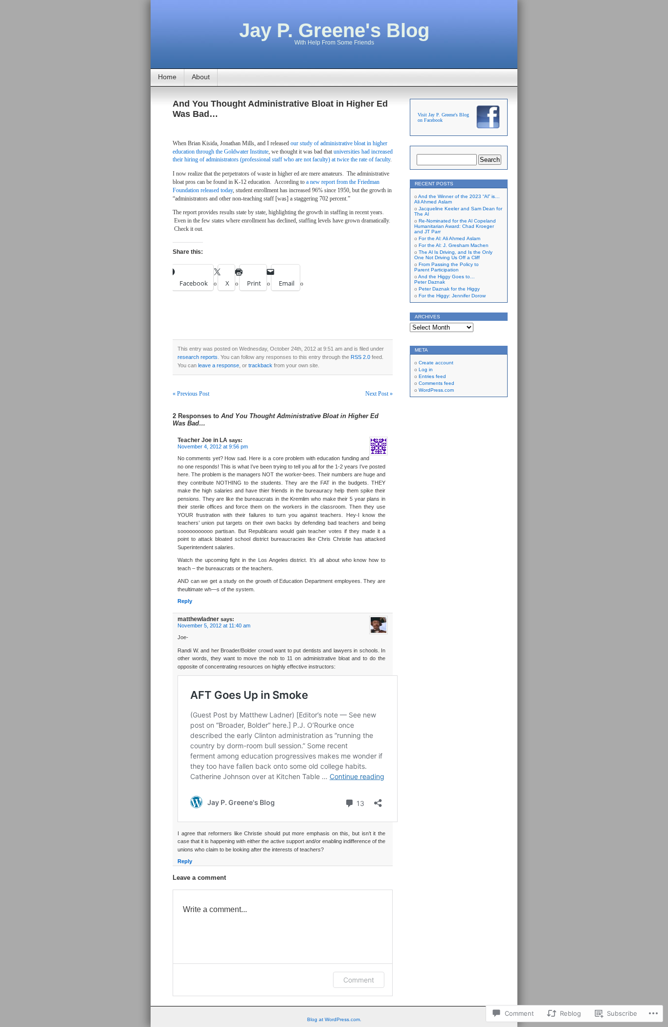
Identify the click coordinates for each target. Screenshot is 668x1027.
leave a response (218, 365)
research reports (198, 357)
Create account (436, 362)
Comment (358, 980)
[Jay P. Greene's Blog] (488, 127)
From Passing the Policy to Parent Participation (446, 267)
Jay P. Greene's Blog (334, 30)
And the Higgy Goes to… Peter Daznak (444, 279)
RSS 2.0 (360, 357)
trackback (260, 365)
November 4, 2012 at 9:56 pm (213, 446)
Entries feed (432, 376)
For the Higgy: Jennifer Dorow (452, 295)
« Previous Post (191, 393)
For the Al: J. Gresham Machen (454, 245)
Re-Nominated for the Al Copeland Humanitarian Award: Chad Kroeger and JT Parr (455, 226)
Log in (426, 369)
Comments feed (436, 383)
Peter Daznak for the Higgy (449, 288)
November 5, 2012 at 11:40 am (214, 625)
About (201, 77)
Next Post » (379, 393)
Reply (185, 601)
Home (167, 77)
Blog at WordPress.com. (334, 1019)
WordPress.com (436, 390)
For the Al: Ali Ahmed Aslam (449, 238)
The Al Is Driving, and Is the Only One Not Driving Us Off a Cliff (453, 254)
